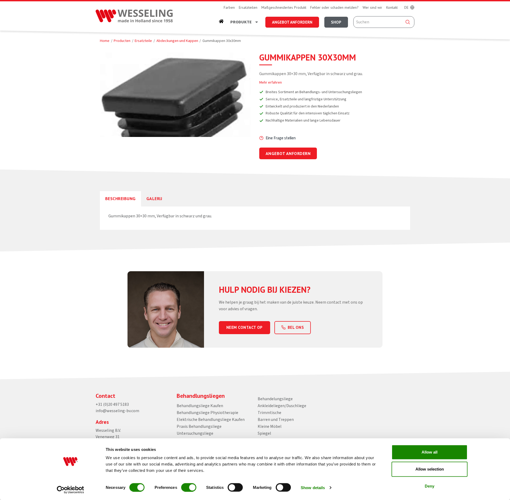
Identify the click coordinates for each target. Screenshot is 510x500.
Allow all (429, 452)
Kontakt (392, 7)
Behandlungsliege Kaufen (200, 406)
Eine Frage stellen (281, 138)
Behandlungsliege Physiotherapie (207, 413)
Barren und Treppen (276, 420)
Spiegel (264, 433)
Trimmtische (269, 413)
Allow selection (429, 469)
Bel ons (296, 327)
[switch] (188, 487)
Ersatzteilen (248, 7)
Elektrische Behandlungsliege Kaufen (211, 420)
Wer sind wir (372, 7)
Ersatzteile (143, 41)
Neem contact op (244, 327)
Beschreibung (120, 198)
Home (104, 41)
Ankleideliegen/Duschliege (282, 406)
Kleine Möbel (270, 426)
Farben (229, 7)
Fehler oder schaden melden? (334, 7)
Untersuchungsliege (195, 433)
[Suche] (408, 22)
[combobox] (383, 22)
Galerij (154, 198)
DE (406, 7)
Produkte (241, 22)
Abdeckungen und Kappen (177, 41)
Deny (429, 486)
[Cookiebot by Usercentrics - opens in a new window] (70, 490)
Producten (122, 41)
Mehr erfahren (270, 82)
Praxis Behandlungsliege (199, 426)
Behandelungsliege (275, 399)
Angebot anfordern (288, 153)
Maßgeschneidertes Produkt (283, 7)
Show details (313, 487)
